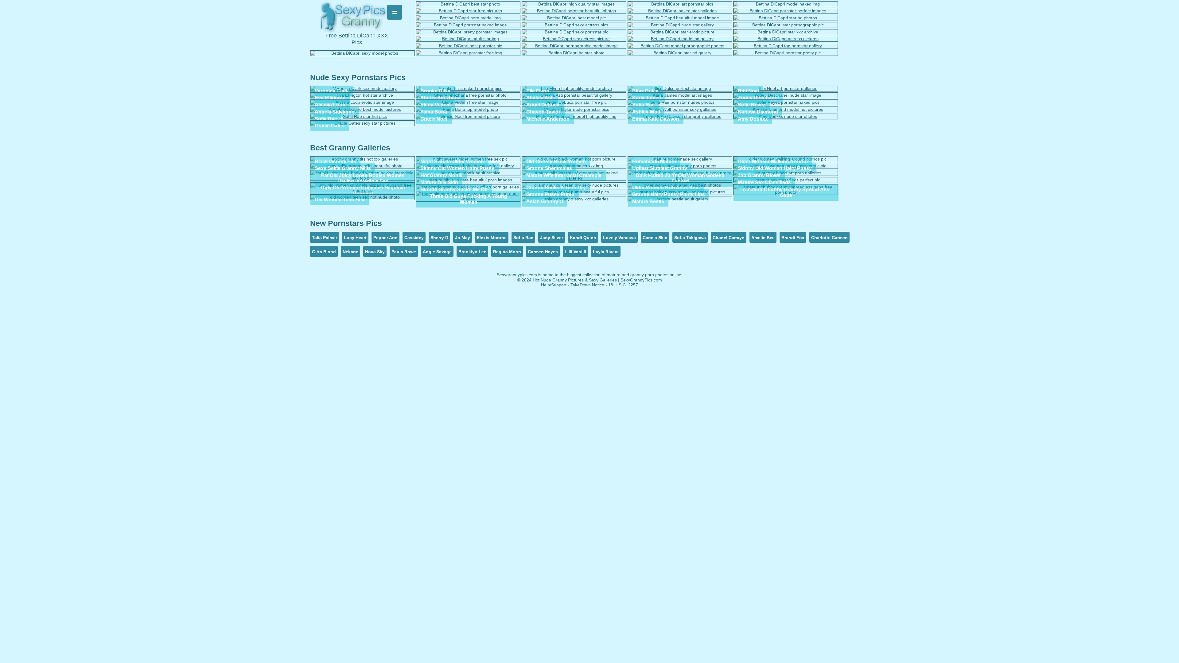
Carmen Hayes (543, 251)
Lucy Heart (355, 237)
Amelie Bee (763, 237)
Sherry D (439, 237)
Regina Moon (507, 251)
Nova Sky (375, 251)
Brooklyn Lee (472, 251)
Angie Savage (437, 251)
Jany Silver (551, 237)
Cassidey (414, 237)
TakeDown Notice (587, 284)
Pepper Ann (385, 237)
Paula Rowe (403, 251)
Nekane (350, 251)
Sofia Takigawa (690, 237)
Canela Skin (655, 237)
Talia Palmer (324, 237)
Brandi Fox (792, 237)
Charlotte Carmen (829, 237)
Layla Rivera (606, 251)
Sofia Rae (523, 237)
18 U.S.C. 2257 (623, 284)
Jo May (462, 237)
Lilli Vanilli (575, 251)
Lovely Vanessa (619, 237)
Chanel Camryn (729, 237)
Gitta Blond (324, 251)
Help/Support (553, 284)
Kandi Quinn (583, 237)
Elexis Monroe (492, 237)
